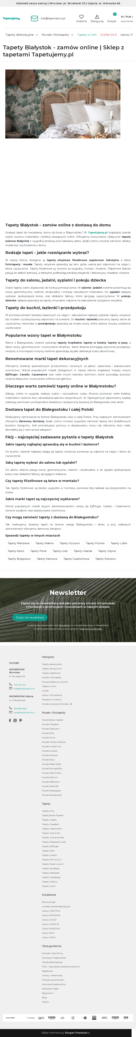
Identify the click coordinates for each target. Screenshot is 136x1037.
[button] (127, 16)
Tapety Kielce (16, 551)
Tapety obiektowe (51, 673)
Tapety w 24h (49, 686)
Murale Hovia (48, 737)
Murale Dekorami (51, 728)
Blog (44, 997)
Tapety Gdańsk (83, 551)
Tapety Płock (38, 551)
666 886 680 (20, 708)
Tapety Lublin (119, 543)
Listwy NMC (48, 933)
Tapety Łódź (60, 551)
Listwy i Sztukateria (52, 695)
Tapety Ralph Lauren (53, 864)
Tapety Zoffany (50, 881)
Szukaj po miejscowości (54, 957)
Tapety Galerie (49, 855)
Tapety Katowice (47, 558)
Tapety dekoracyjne (52, 664)
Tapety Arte (48, 811)
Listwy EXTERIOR (51, 915)
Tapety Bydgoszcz (19, 558)
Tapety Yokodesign (51, 877)
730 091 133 (20, 684)
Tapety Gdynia (107, 551)
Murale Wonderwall (52, 795)
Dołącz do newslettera (30, 617)
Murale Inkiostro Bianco (54, 742)
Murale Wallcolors (51, 781)
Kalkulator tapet (50, 988)
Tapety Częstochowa (76, 558)
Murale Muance (50, 755)
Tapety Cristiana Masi (53, 837)
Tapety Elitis (48, 850)
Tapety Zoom (49, 886)
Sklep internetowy (64, 1032)
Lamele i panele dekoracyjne (56, 906)
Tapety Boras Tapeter (53, 815)
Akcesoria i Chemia (51, 699)
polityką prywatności (91, 628)
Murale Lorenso (49, 750)
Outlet (45, 690)
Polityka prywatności (53, 979)
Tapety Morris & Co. (52, 859)
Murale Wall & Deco (51, 773)
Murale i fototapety (51, 677)
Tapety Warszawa (18, 543)
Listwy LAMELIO (50, 924)
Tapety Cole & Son (51, 833)
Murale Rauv (48, 759)
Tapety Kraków (44, 543)
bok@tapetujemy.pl (24, 688)
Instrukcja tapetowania (54, 984)
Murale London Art (51, 746)
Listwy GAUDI (49, 919)
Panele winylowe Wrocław (56, 704)
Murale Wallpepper (51, 790)
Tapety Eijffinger (50, 846)
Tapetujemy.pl (97, 232)
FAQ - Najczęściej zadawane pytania (61, 966)
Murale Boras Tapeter (52, 720)
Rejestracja (47, 971)
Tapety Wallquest (51, 872)
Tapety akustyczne (51, 668)
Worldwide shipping (52, 962)
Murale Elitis (48, 733)
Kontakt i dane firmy (52, 953)
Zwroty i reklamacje (52, 975)
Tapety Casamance (52, 828)
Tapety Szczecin (70, 543)
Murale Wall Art (50, 777)
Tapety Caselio (49, 819)
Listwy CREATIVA (51, 910)
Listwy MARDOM (51, 928)
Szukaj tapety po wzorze (54, 681)
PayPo (45, 1002)
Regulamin (64, 625)
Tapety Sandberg (51, 868)
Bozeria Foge (48, 902)
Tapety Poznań (95, 543)
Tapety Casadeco (50, 824)
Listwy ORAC (49, 937)
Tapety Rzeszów (105, 558)
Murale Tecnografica (52, 768)
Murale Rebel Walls (51, 764)
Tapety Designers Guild (54, 842)
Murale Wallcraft (50, 786)
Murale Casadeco (50, 724)
